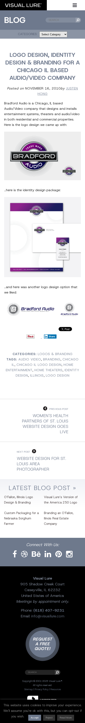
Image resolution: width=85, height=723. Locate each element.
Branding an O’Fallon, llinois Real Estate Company (58, 518)
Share (52, 336)
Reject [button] (49, 717)
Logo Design (58, 375)
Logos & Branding (55, 354)
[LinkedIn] (47, 554)
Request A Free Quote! (42, 643)
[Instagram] (69, 554)
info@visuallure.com (47, 616)
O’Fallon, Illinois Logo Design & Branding (18, 500)
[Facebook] (15, 554)
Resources (55, 689)
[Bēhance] (36, 554)
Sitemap (28, 689)
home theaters (48, 370)
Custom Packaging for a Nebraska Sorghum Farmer (21, 518)
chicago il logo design (39, 365)
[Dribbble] (24, 554)
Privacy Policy (41, 689)
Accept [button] (35, 717)
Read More (66, 717)
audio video (29, 359)
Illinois (37, 375)
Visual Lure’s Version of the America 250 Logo (61, 500)
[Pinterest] (58, 554)
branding (51, 359)
